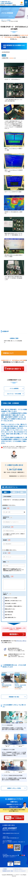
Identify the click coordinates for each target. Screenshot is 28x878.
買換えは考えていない (10, 609)
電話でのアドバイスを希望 (11, 597)
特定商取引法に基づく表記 (8, 871)
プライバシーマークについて (19, 871)
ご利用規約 (5, 869)
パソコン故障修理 (14, 388)
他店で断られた (8, 614)
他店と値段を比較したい (10, 617)
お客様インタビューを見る (14, 788)
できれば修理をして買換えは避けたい (13, 606)
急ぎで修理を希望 (9, 611)
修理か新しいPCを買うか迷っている (13, 600)
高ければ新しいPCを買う (10, 603)
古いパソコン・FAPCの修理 (14, 393)
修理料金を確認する (14, 369)
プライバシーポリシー (18, 869)
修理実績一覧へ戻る (14, 697)
